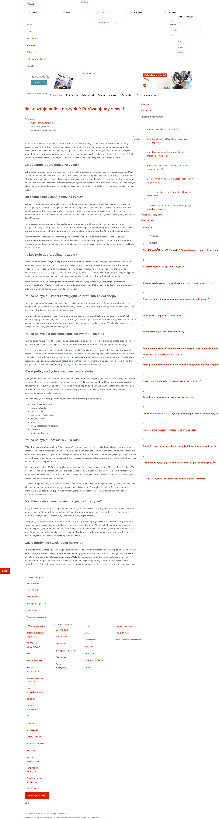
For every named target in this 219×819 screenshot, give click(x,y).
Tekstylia (31, 699)
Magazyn (31, 45)
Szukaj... (174, 24)
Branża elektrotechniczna (35, 690)
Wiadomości (88, 95)
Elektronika (127, 95)
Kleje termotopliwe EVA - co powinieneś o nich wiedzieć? (172, 381)
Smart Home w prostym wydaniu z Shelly (163, 331)
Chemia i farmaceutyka (33, 707)
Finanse (30, 723)
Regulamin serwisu (123, 626)
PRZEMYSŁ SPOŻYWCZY (33, 645)
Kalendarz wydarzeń (36, 59)
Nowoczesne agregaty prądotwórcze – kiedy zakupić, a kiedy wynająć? (179, 462)
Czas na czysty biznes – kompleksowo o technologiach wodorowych (178, 283)
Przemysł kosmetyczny (33, 669)
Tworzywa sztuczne (36, 743)
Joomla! (27, 817)
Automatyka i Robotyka (33, 770)
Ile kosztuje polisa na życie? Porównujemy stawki (74, 108)
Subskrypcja (32, 52)
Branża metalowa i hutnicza (35, 680)
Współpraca (32, 38)
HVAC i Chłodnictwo (36, 626)
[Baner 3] (86, 2)
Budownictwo (55, 95)
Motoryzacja (72, 95)
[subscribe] (146, 104)
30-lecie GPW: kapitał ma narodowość (162, 315)
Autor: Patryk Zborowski (42, 123)
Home (29, 24)
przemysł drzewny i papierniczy (36, 635)
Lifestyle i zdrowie (35, 737)
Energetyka (32, 788)
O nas (29, 31)
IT (28, 716)
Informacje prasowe (36, 795)
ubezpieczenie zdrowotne (82, 357)
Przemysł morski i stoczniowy (35, 780)
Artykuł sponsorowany (34, 759)
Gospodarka (32, 730)
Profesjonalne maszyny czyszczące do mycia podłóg (170, 430)
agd (28, 653)
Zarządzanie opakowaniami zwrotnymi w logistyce (168, 397)
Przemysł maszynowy (146, 95)
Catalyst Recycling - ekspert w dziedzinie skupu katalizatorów (174, 478)
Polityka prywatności (123, 633)
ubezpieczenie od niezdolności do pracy (91, 179)
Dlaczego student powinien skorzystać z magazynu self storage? (176, 299)
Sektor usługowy (34, 660)
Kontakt (30, 66)
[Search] (172, 21)
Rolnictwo (31, 750)
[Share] (172, 35)
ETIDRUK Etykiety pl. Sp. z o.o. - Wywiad (163, 266)
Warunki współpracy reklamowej (129, 639)
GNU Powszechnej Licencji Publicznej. (86, 817)
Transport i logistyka (107, 95)
